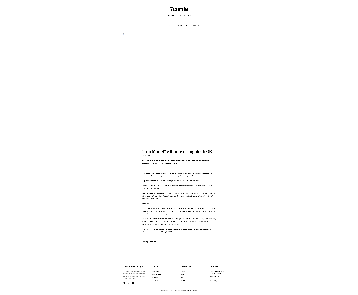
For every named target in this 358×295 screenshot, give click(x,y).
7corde (179, 9)
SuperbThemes (192, 290)
